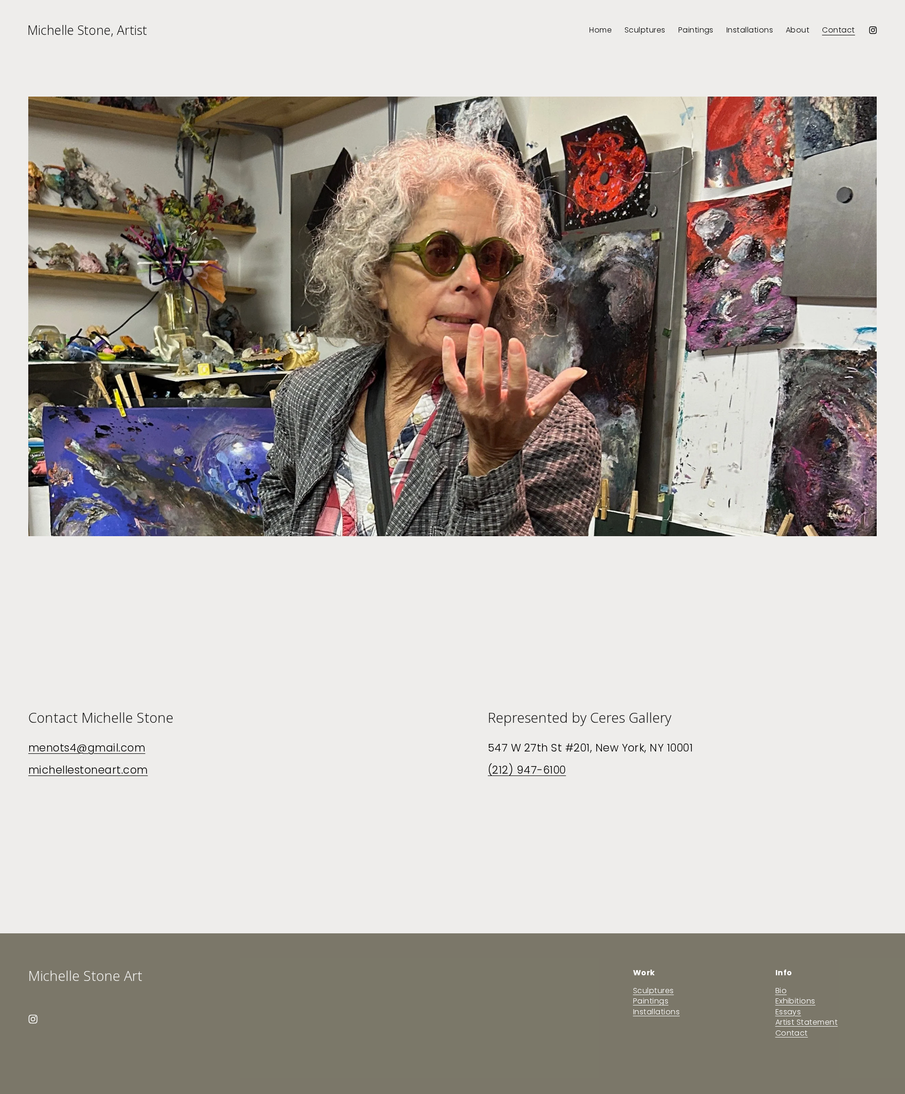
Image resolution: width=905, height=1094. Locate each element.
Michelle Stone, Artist (87, 30)
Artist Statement (806, 1022)
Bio (781, 991)
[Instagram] (873, 30)
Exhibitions (795, 1001)
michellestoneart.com (88, 769)
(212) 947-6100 (527, 769)
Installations (749, 29)
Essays (788, 1012)
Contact (838, 29)
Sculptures (645, 29)
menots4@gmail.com (86, 747)
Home (600, 29)
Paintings (696, 29)
